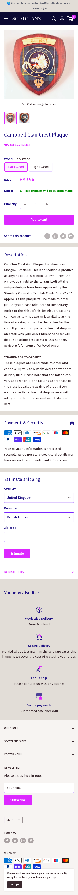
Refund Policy (14, 572)
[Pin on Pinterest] (55, 236)
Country (10, 489)
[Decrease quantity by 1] (24, 204)
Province (10, 508)
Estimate (17, 553)
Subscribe (18, 800)
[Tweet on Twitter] (63, 236)
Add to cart (39, 220)
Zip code (10, 528)
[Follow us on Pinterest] (31, 840)
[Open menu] (6, 18)
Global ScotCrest (17, 145)
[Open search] (54, 18)
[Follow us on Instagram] (23, 840)
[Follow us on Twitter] (15, 840)
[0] (70, 18)
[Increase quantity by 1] (46, 204)
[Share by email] (71, 236)
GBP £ (9, 819)
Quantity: (10, 204)
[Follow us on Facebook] (7, 840)
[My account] (62, 18)
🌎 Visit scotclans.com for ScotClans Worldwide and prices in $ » (39, 6)
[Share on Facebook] (47, 236)
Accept (15, 884)
